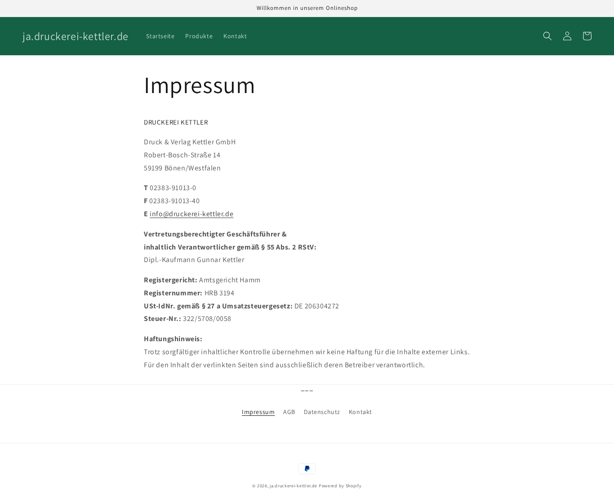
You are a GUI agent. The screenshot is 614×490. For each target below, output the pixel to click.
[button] (547, 36)
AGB (289, 412)
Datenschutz (322, 412)
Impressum (258, 412)
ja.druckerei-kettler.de (293, 486)
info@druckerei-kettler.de (191, 213)
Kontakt (360, 412)
